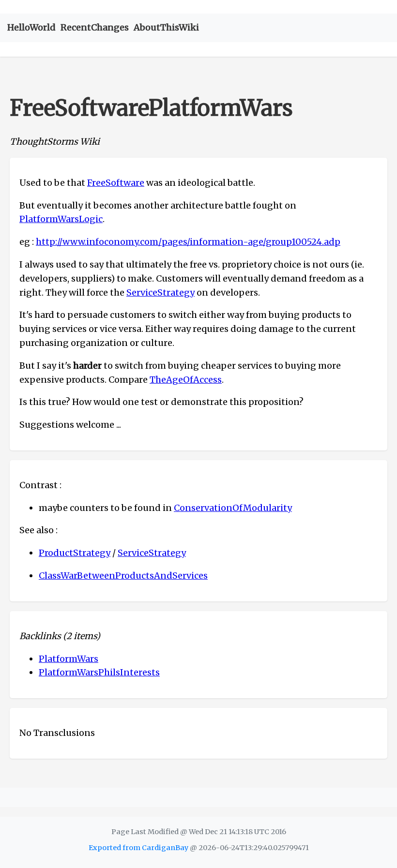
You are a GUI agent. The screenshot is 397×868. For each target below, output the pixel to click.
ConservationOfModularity (233, 507)
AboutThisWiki (166, 27)
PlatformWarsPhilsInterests (99, 672)
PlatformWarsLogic (61, 218)
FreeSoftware (115, 182)
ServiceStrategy (160, 292)
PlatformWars (68, 658)
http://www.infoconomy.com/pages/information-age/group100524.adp (188, 241)
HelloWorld (31, 27)
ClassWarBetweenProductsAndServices (123, 575)
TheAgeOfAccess (186, 379)
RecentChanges (95, 27)
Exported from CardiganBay (138, 847)
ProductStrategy (74, 552)
